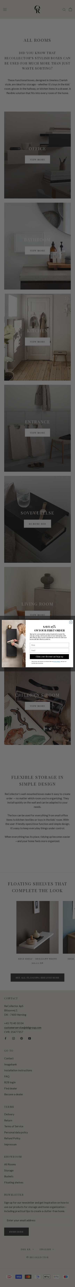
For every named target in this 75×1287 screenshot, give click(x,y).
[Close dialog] (70, 622)
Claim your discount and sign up (49, 656)
